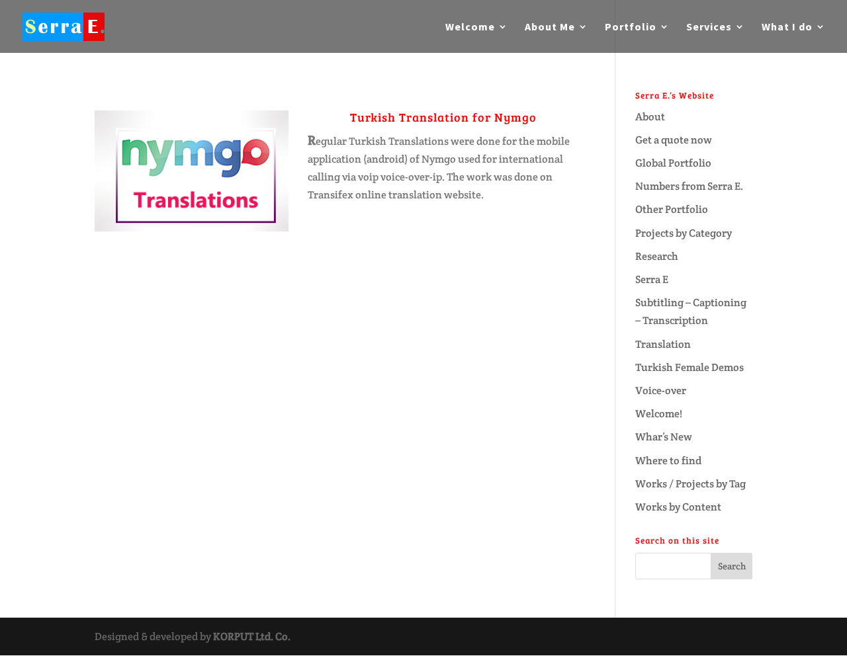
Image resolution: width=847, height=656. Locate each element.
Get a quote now (673, 140)
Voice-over (660, 390)
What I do (787, 27)
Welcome (470, 27)
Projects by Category (683, 233)
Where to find (668, 461)
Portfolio (630, 27)
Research (656, 256)
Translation (663, 344)
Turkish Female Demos (689, 367)
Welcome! (658, 414)
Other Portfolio (671, 209)
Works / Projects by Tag (690, 484)
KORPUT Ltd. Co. (251, 636)
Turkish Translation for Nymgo (443, 117)
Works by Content (678, 507)
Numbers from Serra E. (689, 186)
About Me (550, 27)
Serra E (651, 279)
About (650, 117)
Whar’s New (663, 437)
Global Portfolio (673, 163)
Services (709, 27)
